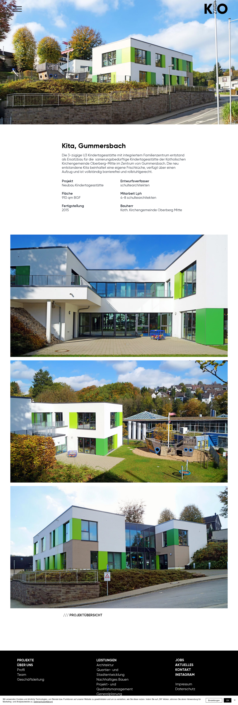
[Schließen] (234, 700)
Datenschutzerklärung (43, 701)
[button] (17, 9)
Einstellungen (214, 700)
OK (227, 700)
